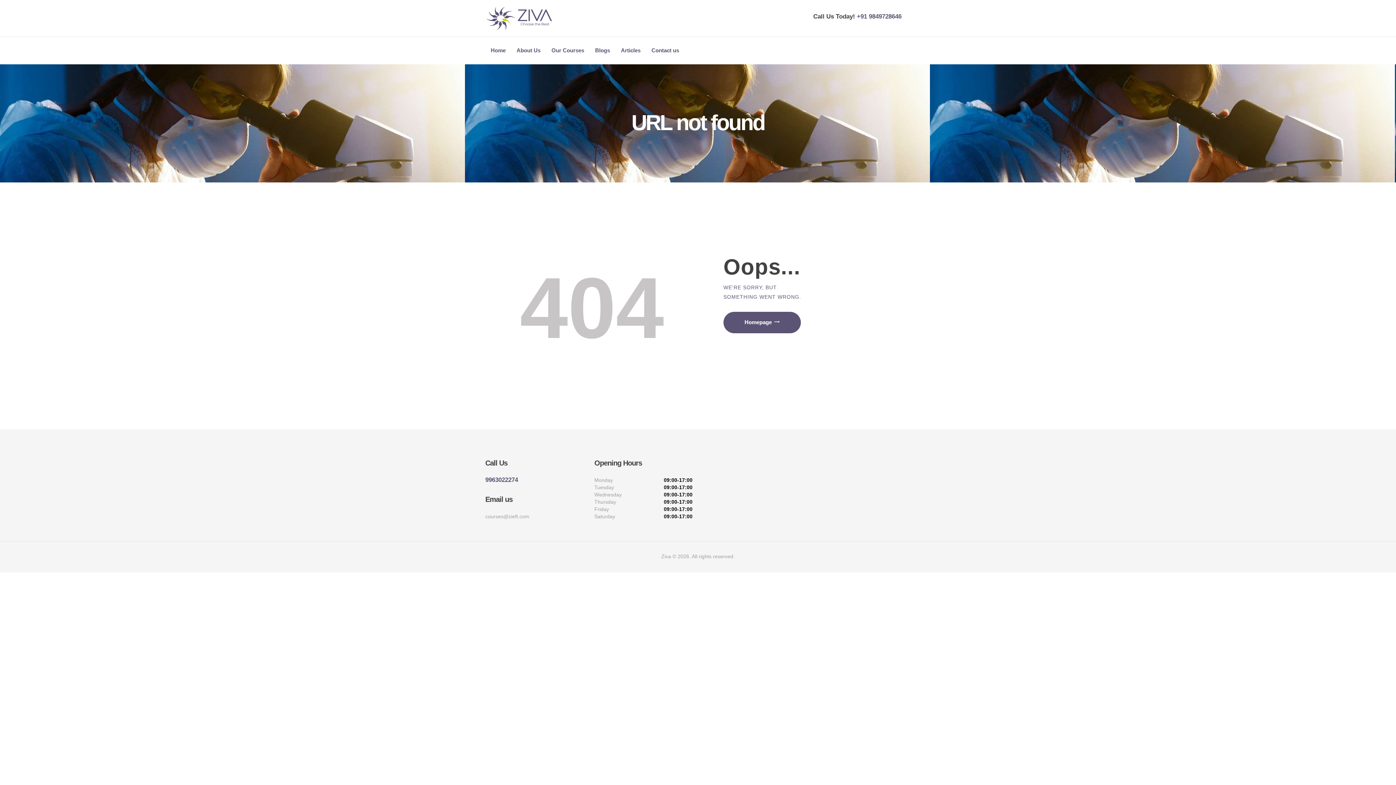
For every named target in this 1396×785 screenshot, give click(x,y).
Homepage (758, 322)
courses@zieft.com (507, 516)
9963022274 (501, 479)
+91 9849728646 (879, 16)
